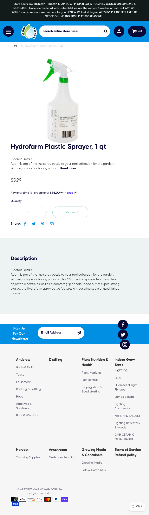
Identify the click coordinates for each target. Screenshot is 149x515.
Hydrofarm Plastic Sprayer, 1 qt (44, 46)
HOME (14, 46)
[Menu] (8, 31)
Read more (68, 168)
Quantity (16, 201)
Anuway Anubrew (51, 489)
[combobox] (74, 31)
